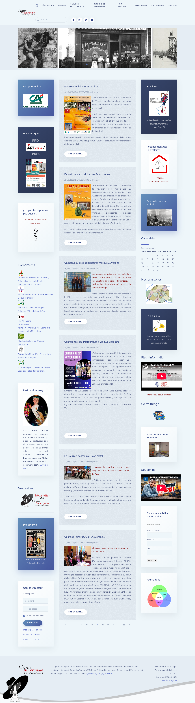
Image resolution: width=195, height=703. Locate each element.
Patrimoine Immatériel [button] (99, 5)
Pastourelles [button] (141, 5)
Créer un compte (31, 639)
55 (124, 625)
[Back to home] (26, 12)
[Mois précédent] (144, 245)
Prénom (151, 539)
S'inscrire (159, 178)
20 (108, 625)
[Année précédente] (142, 245)
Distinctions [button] (158, 5)
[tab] (77, 64)
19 (103, 625)
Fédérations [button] (48, 5)
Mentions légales (169, 680)
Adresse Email (154, 530)
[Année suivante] (146, 245)
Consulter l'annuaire (159, 181)
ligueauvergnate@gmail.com (99, 673)
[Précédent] (66, 625)
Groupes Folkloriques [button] (77, 5)
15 (81, 625)
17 (92, 625)
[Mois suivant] (148, 245)
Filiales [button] (62, 5)
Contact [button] (172, 5)
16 (87, 625)
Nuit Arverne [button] (122, 5)
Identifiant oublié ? (31, 634)
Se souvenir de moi (34, 616)
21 (113, 625)
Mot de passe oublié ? (33, 630)
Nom (149, 548)
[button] (36, 5)
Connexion (32, 623)
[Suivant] (129, 625)
